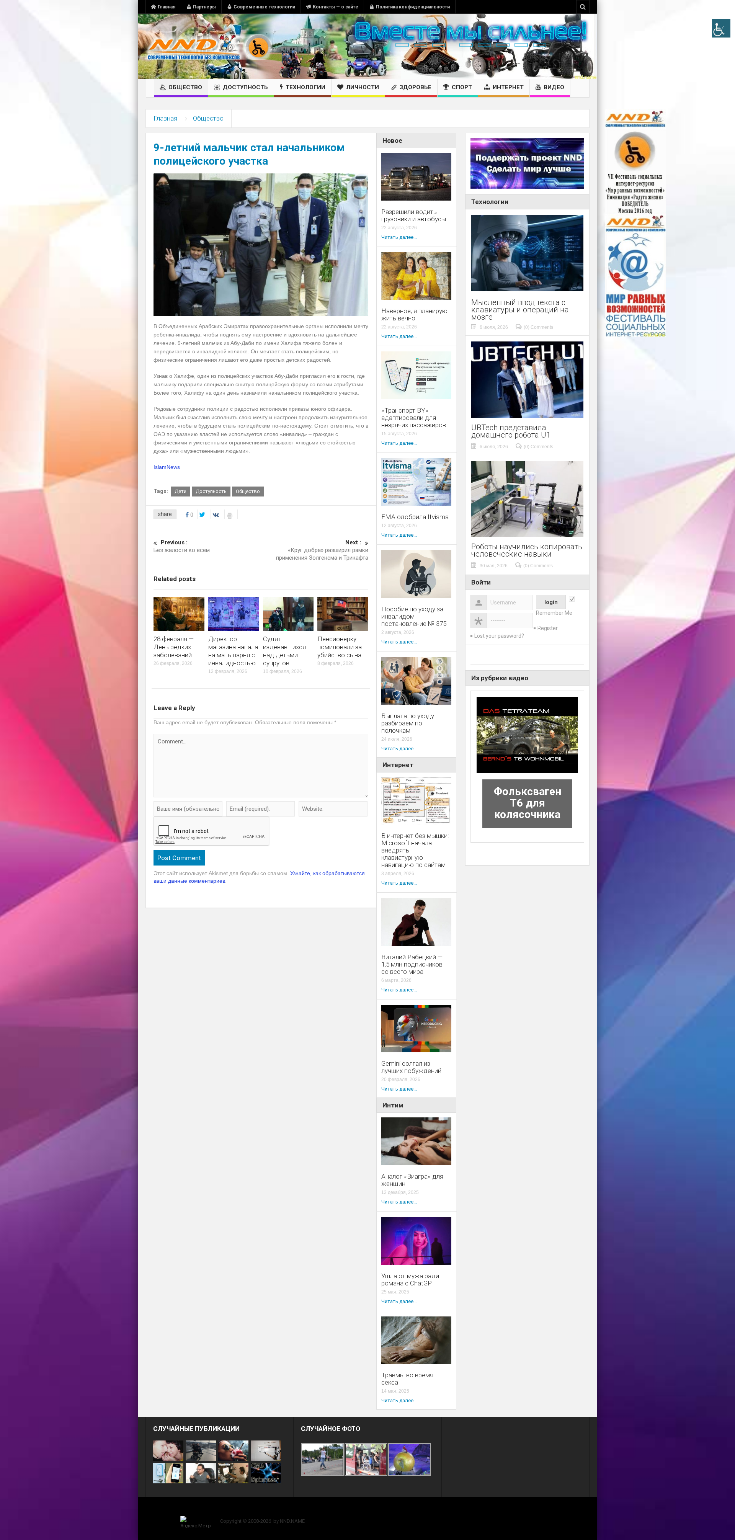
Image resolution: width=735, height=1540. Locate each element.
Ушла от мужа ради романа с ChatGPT (410, 1279)
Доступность (245, 87)
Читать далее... (399, 237)
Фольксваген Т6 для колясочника (527, 803)
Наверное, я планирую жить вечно (414, 314)
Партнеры (204, 7)
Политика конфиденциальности (413, 7)
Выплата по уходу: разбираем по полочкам (408, 723)
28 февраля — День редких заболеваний (174, 647)
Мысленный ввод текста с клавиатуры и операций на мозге (520, 310)
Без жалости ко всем (182, 546)
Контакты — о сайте (335, 7)
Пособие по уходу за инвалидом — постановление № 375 (413, 616)
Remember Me (554, 613)
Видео (554, 87)
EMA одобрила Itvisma (415, 517)
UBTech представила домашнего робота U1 (510, 431)
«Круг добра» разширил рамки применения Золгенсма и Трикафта (322, 550)
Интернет (508, 87)
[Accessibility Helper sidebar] (721, 28)
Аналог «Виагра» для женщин (412, 1180)
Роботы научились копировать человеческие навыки (526, 550)
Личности (362, 87)
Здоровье (415, 87)
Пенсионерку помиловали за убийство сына (339, 647)
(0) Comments (538, 327)
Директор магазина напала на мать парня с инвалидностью (233, 651)
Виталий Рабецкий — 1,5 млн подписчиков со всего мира (412, 964)
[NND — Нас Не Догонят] (208, 46)
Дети (180, 491)
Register (547, 628)
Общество (185, 87)
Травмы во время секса (407, 1379)
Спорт (462, 87)
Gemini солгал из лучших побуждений (411, 1067)
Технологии (305, 87)
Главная (166, 7)
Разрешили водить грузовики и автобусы (413, 215)
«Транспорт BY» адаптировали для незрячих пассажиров (413, 418)
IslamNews (167, 467)
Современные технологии (264, 7)
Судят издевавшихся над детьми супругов (284, 651)
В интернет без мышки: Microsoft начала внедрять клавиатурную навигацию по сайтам (415, 850)
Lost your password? (499, 636)
